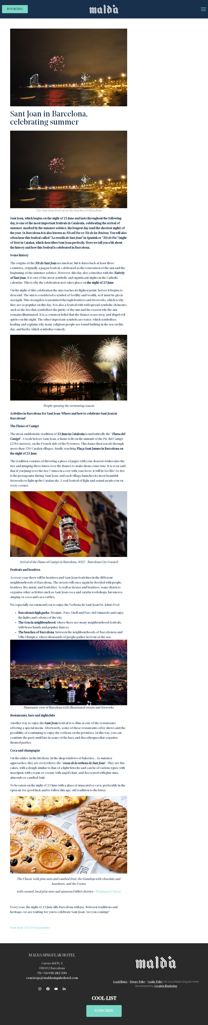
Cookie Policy (155, 982)
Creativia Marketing (165, 986)
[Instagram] (40, 989)
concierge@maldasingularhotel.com (52, 978)
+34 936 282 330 (54, 973)
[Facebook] (48, 989)
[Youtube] (56, 989)
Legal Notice (120, 982)
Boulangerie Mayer (108, 891)
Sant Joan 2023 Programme (30, 927)
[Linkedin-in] (64, 989)
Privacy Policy (137, 982)
